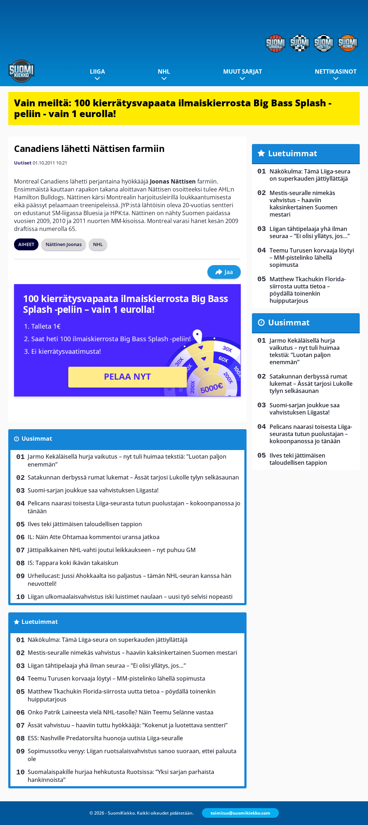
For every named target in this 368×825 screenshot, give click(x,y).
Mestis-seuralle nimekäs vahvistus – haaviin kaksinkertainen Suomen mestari (132, 653)
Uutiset (23, 162)
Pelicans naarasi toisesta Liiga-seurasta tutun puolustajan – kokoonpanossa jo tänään (134, 507)
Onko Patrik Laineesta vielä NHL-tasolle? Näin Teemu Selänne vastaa (120, 712)
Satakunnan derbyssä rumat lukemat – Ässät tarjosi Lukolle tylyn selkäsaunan (133, 477)
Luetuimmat (40, 622)
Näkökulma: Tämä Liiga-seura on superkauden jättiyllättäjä (108, 640)
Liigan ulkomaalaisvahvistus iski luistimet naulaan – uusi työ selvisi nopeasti (130, 597)
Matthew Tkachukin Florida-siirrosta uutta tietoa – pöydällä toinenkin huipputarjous (122, 695)
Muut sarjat (242, 71)
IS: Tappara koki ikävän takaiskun (73, 563)
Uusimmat (37, 438)
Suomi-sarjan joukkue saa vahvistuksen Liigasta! (93, 490)
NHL (164, 71)
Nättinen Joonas (64, 244)
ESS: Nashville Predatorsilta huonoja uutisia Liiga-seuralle (105, 738)
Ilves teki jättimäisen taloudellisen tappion (85, 524)
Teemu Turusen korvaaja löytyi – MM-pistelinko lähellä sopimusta (116, 678)
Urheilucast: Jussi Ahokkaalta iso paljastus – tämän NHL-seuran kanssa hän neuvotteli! (129, 580)
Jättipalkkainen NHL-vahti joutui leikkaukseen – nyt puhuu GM (112, 550)
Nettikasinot (335, 71)
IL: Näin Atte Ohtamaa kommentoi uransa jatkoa (94, 537)
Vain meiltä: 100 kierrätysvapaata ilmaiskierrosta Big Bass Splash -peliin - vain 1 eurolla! (172, 108)
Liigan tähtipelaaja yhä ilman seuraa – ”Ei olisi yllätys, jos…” (107, 665)
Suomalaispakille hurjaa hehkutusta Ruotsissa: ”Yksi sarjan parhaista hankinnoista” (121, 776)
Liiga (97, 71)
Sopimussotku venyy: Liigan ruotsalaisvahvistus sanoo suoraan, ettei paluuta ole (132, 755)
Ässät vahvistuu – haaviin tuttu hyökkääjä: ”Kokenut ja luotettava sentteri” (127, 725)
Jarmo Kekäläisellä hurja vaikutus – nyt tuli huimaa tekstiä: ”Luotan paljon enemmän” (127, 460)
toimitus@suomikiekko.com (240, 813)
